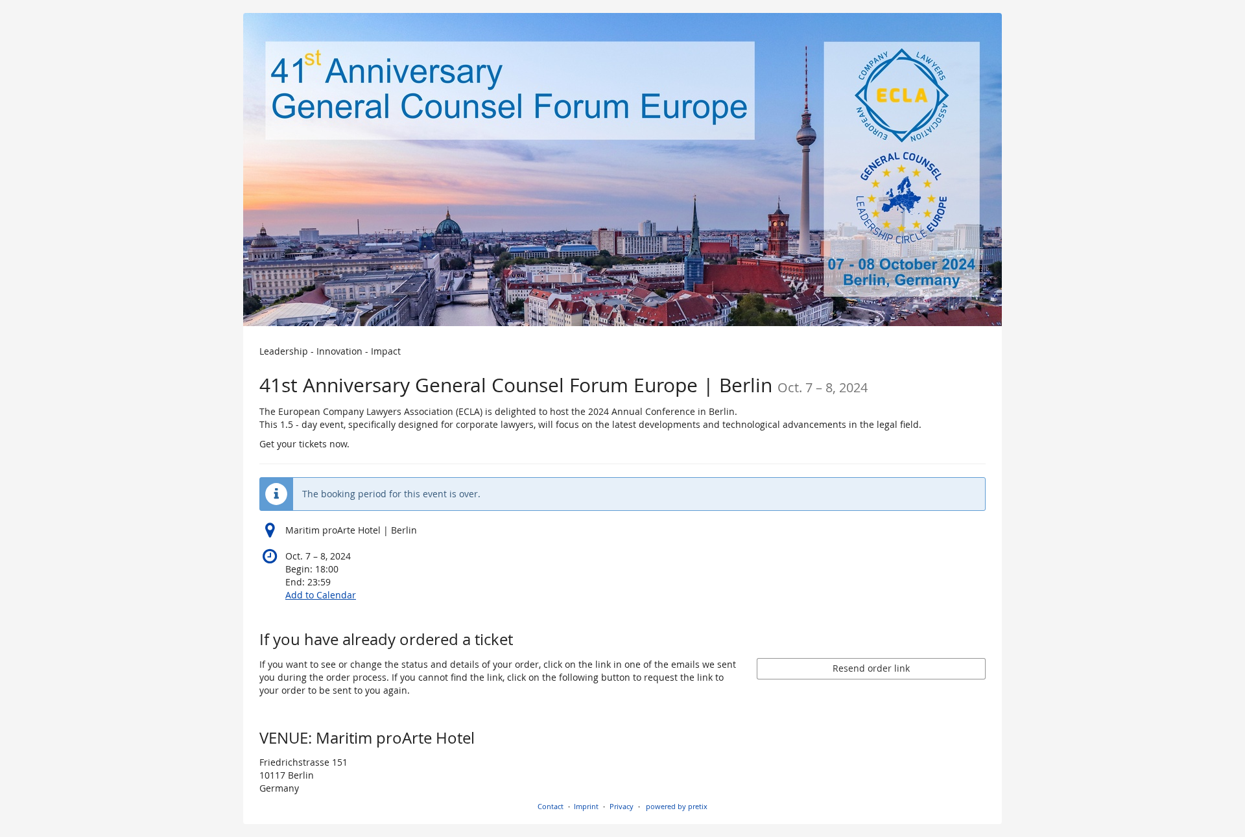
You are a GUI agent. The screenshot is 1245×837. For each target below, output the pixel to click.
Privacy (622, 806)
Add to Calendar (320, 595)
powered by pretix (676, 806)
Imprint (586, 806)
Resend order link (871, 668)
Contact (550, 806)
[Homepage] (622, 169)
